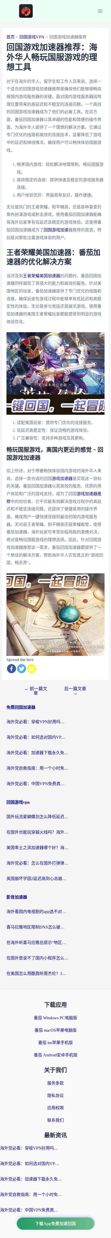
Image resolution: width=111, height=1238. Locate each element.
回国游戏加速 (56, 230)
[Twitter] (21, 668)
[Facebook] (11, 668)
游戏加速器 (62, 478)
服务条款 (55, 1083)
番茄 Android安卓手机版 (55, 1055)
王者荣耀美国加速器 (41, 276)
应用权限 (55, 1108)
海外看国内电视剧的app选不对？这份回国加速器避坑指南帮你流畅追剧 (37, 911)
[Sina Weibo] (31, 668)
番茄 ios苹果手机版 (55, 1042)
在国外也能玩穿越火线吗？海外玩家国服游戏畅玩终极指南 (37, 832)
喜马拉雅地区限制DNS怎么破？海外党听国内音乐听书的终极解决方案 (37, 927)
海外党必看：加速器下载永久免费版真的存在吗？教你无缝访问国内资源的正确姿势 (37, 753)
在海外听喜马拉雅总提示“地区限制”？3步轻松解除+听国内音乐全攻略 (37, 942)
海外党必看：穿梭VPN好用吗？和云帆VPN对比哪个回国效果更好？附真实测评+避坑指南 (37, 722)
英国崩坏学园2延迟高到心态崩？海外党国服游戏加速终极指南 (37, 878)
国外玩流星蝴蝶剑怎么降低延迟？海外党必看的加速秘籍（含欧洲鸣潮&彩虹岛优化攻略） (37, 817)
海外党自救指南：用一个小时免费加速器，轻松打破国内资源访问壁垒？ (37, 768)
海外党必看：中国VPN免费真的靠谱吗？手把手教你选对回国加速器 (37, 783)
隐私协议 (55, 1095)
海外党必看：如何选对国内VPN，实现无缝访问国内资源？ (37, 737)
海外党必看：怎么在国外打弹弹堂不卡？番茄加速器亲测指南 (37, 863)
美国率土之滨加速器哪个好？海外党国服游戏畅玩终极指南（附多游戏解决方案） (37, 847)
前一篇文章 (35, 691)
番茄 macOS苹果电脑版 (56, 1030)
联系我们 (55, 1120)
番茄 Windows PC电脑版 (55, 1018)
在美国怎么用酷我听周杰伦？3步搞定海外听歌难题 (37, 973)
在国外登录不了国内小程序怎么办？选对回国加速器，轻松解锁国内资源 (37, 958)
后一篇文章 (75, 691)
